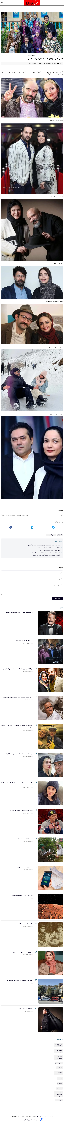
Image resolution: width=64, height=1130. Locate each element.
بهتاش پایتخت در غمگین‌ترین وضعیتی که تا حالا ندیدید (45, 553)
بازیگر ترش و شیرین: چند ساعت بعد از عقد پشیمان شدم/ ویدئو (17, 669)
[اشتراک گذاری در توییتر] (53, 527)
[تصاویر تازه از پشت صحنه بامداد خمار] (50, 849)
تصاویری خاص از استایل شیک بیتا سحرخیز (22, 952)
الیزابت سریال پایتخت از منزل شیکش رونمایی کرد (47, 548)
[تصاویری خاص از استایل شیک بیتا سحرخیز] (50, 963)
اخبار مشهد (60, 1078)
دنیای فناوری (59, 1068)
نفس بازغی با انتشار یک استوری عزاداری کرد (49, 550)
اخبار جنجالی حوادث (59, 1073)
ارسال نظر (57, 598)
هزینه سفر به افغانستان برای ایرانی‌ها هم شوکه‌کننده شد (19, 980)
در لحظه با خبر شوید (59, 1051)
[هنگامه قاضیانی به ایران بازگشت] (50, 1019)
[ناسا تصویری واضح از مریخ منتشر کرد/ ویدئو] (50, 906)
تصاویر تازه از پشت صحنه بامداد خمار (23, 839)
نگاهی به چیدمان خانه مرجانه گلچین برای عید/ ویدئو (46, 555)
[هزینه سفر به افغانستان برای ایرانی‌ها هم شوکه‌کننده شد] (50, 991)
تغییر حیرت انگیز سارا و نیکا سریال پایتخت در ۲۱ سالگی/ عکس (44, 545)
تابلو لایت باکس (58, 1100)
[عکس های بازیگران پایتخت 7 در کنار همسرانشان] (32, 32)
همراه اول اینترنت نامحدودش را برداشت (23, 867)
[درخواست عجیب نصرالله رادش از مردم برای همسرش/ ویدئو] (50, 765)
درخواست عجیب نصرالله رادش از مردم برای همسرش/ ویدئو (18, 754)
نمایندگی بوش (59, 1088)
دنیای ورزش (59, 1083)
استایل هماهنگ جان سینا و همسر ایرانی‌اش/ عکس (20, 810)
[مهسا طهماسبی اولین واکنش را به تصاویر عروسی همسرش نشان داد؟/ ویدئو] (50, 793)
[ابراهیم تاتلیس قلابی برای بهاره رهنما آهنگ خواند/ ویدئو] (50, 623)
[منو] (62, 3)
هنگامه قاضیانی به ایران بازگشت (24, 1009)
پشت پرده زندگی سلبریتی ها (58, 1057)
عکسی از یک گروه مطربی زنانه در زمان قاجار (22, 924)
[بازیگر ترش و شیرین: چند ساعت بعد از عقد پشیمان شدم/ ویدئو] (50, 680)
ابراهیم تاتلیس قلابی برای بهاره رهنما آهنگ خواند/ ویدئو (19, 612)
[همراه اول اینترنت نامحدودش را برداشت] (50, 878)
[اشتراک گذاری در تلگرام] (32, 527)
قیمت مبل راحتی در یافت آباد (58, 1045)
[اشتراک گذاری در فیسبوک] (10, 527)
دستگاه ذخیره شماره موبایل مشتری (59, 1094)
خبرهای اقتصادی (58, 1063)
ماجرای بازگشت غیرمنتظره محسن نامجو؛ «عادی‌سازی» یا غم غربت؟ (17, 697)
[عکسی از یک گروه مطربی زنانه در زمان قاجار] (50, 934)
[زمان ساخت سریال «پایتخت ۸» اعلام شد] (50, 651)
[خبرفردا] (32, 2)
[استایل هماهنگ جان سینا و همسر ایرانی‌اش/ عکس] (50, 821)
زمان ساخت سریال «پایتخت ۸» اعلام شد (23, 640)
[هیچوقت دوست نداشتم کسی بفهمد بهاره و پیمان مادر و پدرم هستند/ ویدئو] (50, 736)
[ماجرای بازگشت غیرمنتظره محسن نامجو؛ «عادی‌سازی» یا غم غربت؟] (50, 708)
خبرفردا (39, 1117)
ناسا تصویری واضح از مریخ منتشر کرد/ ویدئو (22, 895)
